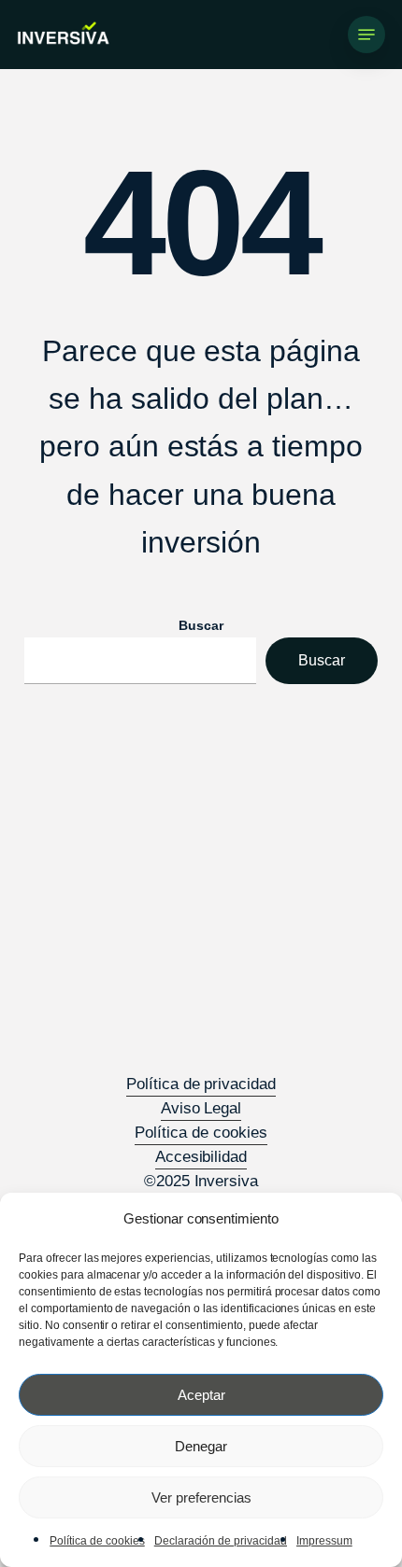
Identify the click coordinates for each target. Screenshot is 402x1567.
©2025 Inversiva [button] (201, 1181)
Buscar (201, 625)
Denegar (201, 1446)
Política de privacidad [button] (201, 1084)
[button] (366, 34)
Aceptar (201, 1395)
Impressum (324, 1540)
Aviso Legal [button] (201, 1108)
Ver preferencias (201, 1497)
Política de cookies (97, 1540)
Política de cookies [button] (200, 1132)
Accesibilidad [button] (201, 1157)
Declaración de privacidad (220, 1540)
